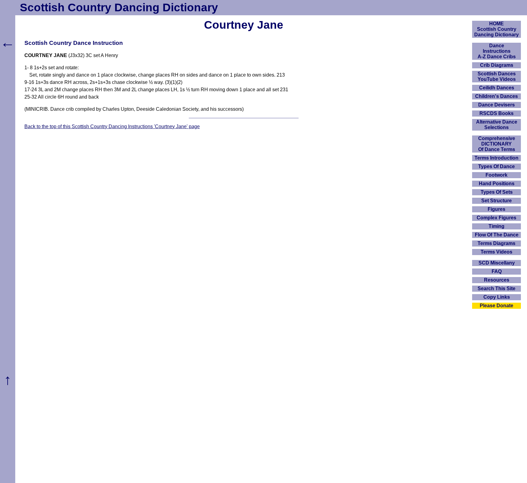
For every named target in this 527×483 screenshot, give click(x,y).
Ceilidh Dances (496, 87)
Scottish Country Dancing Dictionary (119, 7)
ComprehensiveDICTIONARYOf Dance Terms (496, 144)
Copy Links (496, 297)
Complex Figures (496, 217)
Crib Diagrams (496, 65)
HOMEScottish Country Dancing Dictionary (496, 29)
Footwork (496, 175)
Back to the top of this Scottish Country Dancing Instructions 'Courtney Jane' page (112, 126)
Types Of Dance (496, 166)
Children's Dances (496, 96)
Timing (496, 226)
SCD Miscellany (497, 262)
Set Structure (496, 200)
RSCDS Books (496, 113)
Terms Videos (496, 251)
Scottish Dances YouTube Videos (497, 76)
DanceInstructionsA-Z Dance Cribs (497, 51)
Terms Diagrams (496, 243)
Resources (496, 280)
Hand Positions (496, 183)
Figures (496, 209)
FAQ (497, 271)
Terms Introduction (496, 157)
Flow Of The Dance (496, 234)
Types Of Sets (497, 192)
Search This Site (496, 288)
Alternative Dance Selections (496, 124)
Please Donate (496, 305)
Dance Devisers (496, 104)
